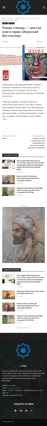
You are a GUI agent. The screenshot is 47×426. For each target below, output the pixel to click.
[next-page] (7, 199)
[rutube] (31, 410)
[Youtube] (26, 410)
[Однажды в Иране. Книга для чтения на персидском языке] (8, 294)
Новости (10, 18)
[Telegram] (15, 410)
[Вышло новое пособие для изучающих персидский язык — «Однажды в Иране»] (8, 179)
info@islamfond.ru (14, 388)
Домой (4, 18)
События (11, 23)
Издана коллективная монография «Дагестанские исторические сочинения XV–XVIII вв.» (30, 190)
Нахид (4, 138)
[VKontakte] (21, 410)
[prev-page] (3, 199)
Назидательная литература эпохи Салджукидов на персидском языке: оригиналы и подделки (36, 143)
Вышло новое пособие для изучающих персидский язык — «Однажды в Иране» (28, 178)
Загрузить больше (23, 328)
